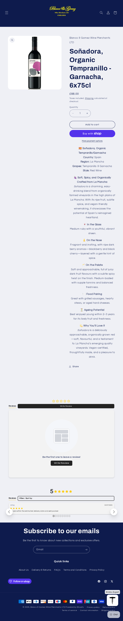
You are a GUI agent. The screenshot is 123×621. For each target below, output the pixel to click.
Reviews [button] (12, 406)
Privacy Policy (97, 570)
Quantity (73, 107)
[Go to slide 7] (69, 516)
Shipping (89, 98)
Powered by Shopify (75, 607)
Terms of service (69, 610)
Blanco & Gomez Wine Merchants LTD (47, 607)
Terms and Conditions (75, 570)
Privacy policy (93, 607)
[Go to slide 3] (60, 516)
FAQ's (57, 570)
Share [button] (75, 366)
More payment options (92, 141)
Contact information (89, 610)
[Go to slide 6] (67, 516)
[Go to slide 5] (65, 516)
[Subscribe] (86, 549)
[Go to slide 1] (56, 516)
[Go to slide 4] (63, 516)
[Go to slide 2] (58, 516)
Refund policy (109, 607)
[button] (6, 12)
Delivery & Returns (41, 570)
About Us (24, 570)
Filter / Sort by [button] (26, 498)
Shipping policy (108, 610)
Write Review (66, 406)
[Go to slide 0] (53, 516)
